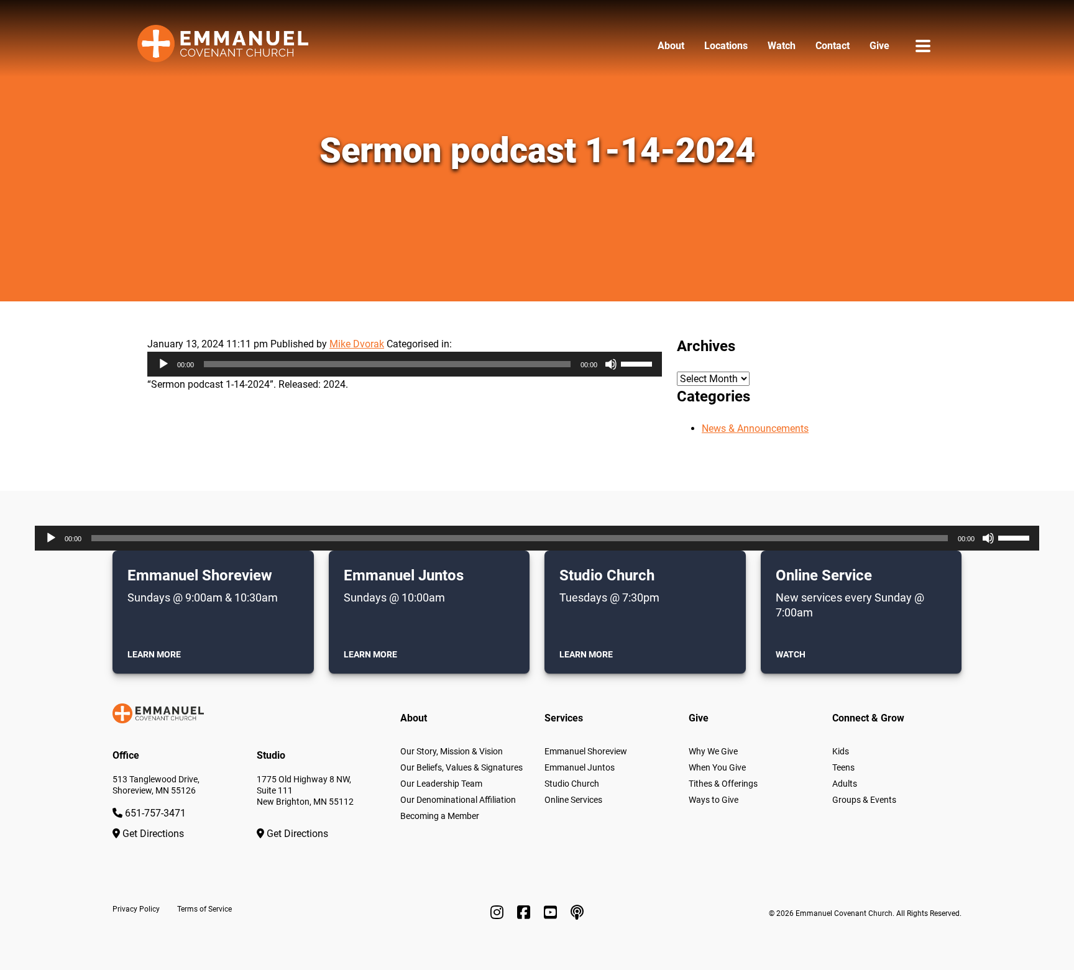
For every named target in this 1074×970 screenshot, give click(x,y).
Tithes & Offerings (723, 784)
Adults (844, 784)
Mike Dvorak (356, 344)
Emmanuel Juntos (579, 767)
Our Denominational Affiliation (458, 800)
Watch (782, 46)
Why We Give (713, 751)
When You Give (717, 767)
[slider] (638, 363)
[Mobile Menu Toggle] (923, 46)
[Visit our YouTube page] (552, 913)
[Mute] (611, 364)
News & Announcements (755, 428)
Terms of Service (204, 909)
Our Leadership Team (441, 784)
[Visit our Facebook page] (525, 913)
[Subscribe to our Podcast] (577, 913)
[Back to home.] (222, 46)
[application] (404, 364)
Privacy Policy (136, 909)
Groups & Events (864, 800)
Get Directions (152, 834)
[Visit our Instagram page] (498, 913)
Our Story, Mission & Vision (451, 751)
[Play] (163, 364)
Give (879, 46)
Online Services (573, 800)
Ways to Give (713, 800)
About (671, 46)
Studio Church (571, 784)
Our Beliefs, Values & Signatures (461, 767)
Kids (840, 751)
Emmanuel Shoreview (585, 751)
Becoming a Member (439, 816)
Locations (726, 46)
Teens (843, 767)
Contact (832, 46)
